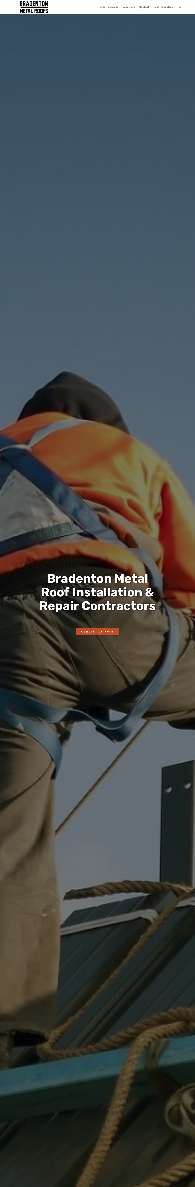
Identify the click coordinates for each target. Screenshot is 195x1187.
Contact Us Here (97, 631)
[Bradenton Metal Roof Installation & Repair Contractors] (34, 7)
